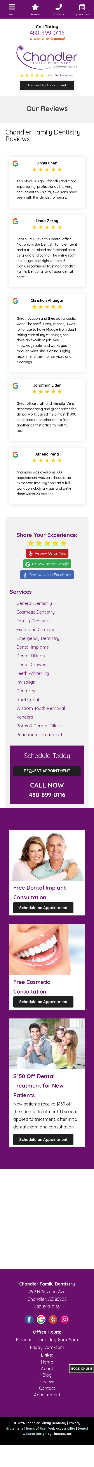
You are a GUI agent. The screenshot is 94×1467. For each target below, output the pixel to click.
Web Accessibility (61, 1428)
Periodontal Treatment (39, 734)
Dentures (25, 690)
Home (47, 1362)
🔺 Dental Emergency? (47, 39)
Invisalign (26, 682)
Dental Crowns (31, 664)
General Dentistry (34, 603)
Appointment (47, 1394)
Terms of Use (36, 1428)
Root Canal (27, 699)
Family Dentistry (33, 620)
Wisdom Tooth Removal (40, 708)
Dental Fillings (30, 655)
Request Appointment (47, 770)
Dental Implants (32, 647)
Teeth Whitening (32, 673)
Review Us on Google (50, 564)
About (47, 1368)
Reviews (47, 1381)
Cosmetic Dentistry (35, 612)
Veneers (24, 717)
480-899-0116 (47, 33)
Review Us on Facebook (50, 574)
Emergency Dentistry (37, 638)
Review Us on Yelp (50, 553)
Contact (47, 1388)
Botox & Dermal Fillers (38, 725)
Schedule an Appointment (43, 907)
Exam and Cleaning (36, 629)
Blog (47, 1375)
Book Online (81, 1369)
